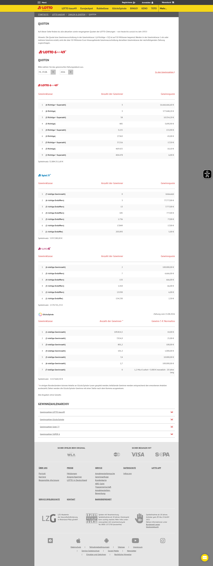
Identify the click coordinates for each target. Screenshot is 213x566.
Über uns (43, 468)
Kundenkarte (101, 480)
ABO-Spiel (99, 483)
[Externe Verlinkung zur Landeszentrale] (49, 519)
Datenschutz (129, 468)
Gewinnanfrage (102, 477)
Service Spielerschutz (49, 499)
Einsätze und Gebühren (96, 554)
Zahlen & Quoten (76, 14)
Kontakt (71, 499)
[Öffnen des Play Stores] (106, 541)
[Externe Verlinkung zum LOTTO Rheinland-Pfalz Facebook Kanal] (50, 541)
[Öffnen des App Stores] (78, 541)
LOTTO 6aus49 (58, 14)
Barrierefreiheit (103, 499)
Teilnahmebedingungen (99, 547)
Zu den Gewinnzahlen (164, 72)
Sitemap (121, 547)
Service (98, 468)
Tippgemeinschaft (103, 487)
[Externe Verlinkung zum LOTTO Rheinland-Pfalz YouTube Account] (134, 541)
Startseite (43, 14)
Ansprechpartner (74, 477)
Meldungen (72, 473)
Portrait (42, 473)
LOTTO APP (156, 468)
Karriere (42, 477)
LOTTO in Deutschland (77, 480)
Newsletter (131, 550)
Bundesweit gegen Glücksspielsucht (153, 525)
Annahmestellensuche (105, 473)
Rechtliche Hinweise (122, 554)
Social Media (113, 550)
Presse (70, 468)
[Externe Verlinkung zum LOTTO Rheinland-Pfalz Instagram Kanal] (163, 541)
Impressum (137, 547)
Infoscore (127, 473)
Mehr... (163, 8)
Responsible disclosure (49, 480)
